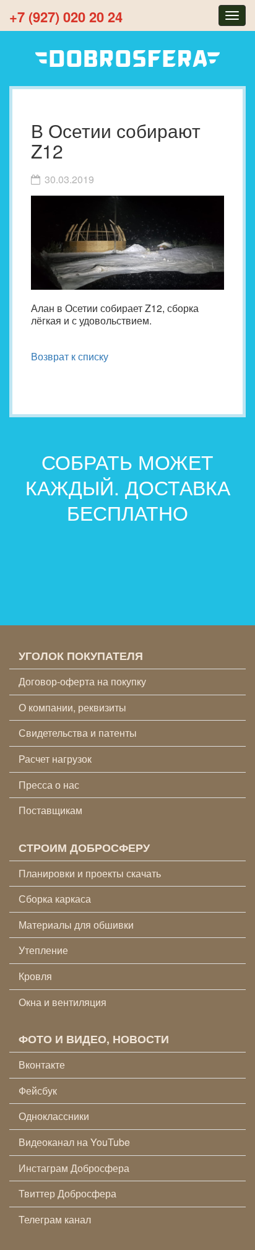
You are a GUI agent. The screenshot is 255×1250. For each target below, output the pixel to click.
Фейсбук (38, 1090)
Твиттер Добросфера (67, 1193)
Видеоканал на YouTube (74, 1142)
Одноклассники (54, 1116)
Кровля (35, 976)
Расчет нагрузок (55, 759)
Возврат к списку (69, 356)
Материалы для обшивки (76, 925)
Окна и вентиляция (62, 1002)
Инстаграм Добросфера (74, 1168)
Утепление (43, 950)
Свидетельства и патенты (78, 733)
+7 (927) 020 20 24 (66, 17)
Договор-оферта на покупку (82, 681)
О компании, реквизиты (72, 707)
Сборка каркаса (55, 899)
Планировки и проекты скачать (90, 873)
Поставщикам (50, 810)
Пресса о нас (49, 785)
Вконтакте (42, 1064)
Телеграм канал (55, 1219)
